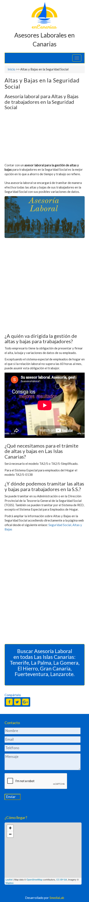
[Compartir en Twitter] (17, 702)
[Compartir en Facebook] (9, 702)
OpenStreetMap (34, 879)
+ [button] (10, 828)
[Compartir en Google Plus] (25, 702)
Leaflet (9, 879)
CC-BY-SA (61, 879)
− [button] (10, 834)
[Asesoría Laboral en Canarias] (44, 15)
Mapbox (10, 882)
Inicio (11, 69)
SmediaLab (56, 898)
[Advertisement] (44, 137)
